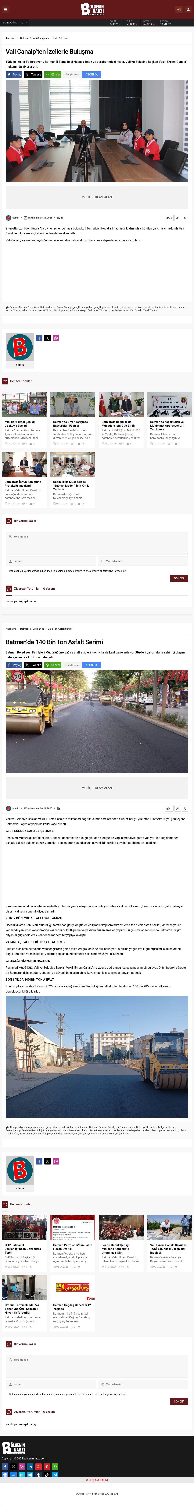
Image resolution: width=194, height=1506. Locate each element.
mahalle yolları (133, 1130)
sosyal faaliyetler (89, 310)
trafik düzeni (26, 1133)
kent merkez (104, 1130)
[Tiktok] (47, 1475)
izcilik (162, 307)
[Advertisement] (97, 271)
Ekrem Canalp (64, 307)
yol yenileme (121, 1133)
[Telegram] (55, 1475)
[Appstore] (13, 1475)
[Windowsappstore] (30, 1475)
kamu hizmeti (89, 1130)
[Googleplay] (22, 1475)
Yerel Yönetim (150, 310)
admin (15, 217)
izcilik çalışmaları (176, 307)
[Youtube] (38, 1466)
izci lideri (132, 307)
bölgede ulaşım (166, 1127)
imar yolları (51, 1130)
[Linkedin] (30, 1466)
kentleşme (118, 1130)
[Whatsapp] (55, 1466)
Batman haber (48, 307)
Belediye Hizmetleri (146, 1127)
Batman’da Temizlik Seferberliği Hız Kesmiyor (58, 22)
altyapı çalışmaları (28, 1127)
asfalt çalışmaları (48, 1127)
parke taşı (164, 1130)
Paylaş (17, 74)
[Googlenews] (5, 1475)
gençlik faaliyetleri (82, 307)
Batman (24, 38)
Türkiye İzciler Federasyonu (114, 310)
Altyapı (13, 1127)
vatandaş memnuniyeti (64, 1133)
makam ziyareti (29, 310)
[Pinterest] (47, 1466)
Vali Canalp (136, 310)
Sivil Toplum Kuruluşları (66, 310)
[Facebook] (5, 1466)
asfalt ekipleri (66, 1127)
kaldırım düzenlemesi (69, 1130)
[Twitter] (13, 1466)
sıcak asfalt (12, 1133)
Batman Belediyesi (29, 307)
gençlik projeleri (102, 307)
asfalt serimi (81, 1127)
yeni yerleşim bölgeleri (90, 1133)
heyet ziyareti (119, 307)
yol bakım (108, 1133)
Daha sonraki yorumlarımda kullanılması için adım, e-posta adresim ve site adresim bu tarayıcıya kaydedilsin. (68, 571)
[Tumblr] (38, 1475)
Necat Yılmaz (45, 310)
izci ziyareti (144, 307)
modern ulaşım (150, 1130)
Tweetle (36, 74)
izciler (155, 307)
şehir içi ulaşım (179, 1130)
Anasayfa (11, 38)
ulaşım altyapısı (42, 1133)
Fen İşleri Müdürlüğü (33, 1130)
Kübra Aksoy (13, 310)
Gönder (55, 74)
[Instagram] (22, 1466)
